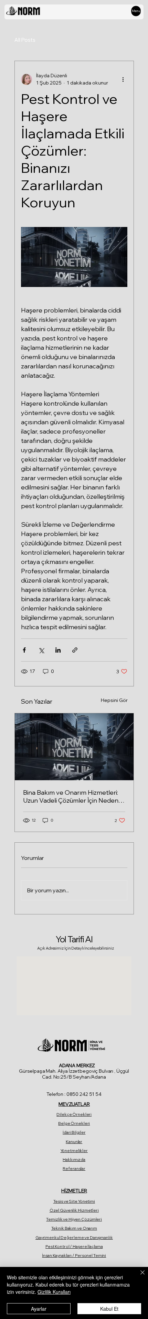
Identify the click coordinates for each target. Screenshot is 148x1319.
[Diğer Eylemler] (123, 79)
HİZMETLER (74, 1190)
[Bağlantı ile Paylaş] (75, 650)
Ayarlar (38, 1308)
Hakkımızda (74, 1159)
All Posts (24, 40)
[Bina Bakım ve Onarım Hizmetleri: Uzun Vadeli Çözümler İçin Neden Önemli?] (74, 746)
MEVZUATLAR (74, 1104)
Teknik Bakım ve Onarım (74, 1228)
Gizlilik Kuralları (54, 1291)
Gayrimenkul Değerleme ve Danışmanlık (74, 1237)
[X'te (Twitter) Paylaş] (41, 650)
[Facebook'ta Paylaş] (24, 650)
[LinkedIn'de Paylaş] (58, 650)
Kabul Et (109, 1308)
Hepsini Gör (114, 700)
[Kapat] (138, 1276)
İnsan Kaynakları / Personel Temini (74, 1255)
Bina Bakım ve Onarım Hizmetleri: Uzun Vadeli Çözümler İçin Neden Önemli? (70, 796)
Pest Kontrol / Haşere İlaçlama (74, 1246)
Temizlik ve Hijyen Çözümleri (74, 1219)
